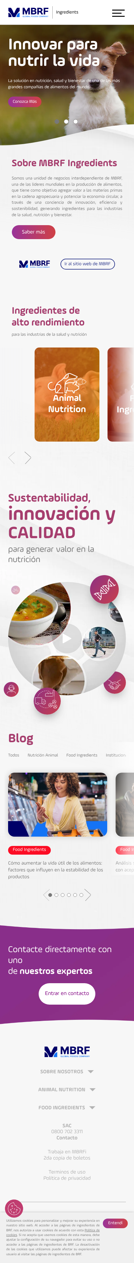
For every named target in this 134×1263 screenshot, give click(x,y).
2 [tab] (66, 121)
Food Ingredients (82, 755)
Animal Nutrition (62, 1090)
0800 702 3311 (67, 1131)
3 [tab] (75, 121)
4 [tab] (69, 895)
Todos (13, 755)
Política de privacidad (67, 1178)
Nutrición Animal (43, 755)
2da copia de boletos (67, 1158)
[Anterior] (11, 458)
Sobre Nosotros (62, 1072)
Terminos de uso (67, 1172)
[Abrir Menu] (118, 12)
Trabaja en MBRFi (67, 1152)
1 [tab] (57, 121)
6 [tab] (81, 895)
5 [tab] (75, 895)
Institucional (117, 755)
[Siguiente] (27, 458)
